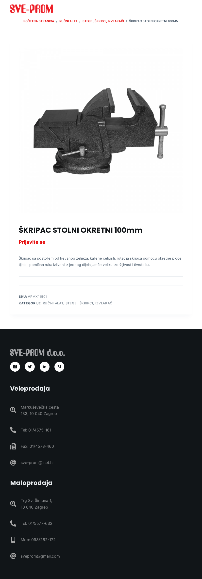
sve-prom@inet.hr (37, 462)
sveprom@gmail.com (40, 556)
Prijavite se (32, 242)
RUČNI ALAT (53, 303)
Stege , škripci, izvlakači (90, 303)
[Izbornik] (189, 8)
